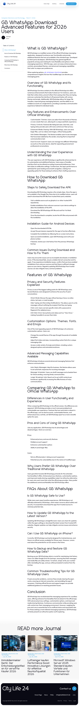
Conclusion (7, 68)
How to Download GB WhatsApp (12, 53)
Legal (74, 700)
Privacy (65, 700)
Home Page (38, 695)
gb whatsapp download (52, 72)
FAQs (52, 695)
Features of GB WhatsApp (11, 56)
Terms (70, 700)
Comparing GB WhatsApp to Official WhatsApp (11, 60)
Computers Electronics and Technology (13, 18)
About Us (60, 700)
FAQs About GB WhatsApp (11, 65)
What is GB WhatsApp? (10, 50)
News (46, 695)
